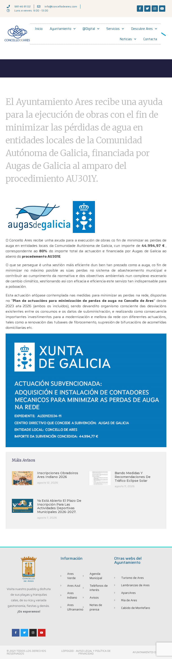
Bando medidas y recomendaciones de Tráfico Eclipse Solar (132, 477)
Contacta (150, 39)
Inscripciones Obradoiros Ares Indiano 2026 (57, 475)
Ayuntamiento (60, 28)
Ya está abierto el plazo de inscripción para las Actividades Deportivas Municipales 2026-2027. (59, 506)
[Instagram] (155, 8)
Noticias (126, 39)
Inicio (39, 28)
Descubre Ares (142, 28)
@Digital (89, 28)
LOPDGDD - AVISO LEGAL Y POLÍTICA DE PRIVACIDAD (86, 652)
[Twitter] (147, 8)
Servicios (113, 28)
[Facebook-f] (140, 8)
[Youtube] (162, 8)
